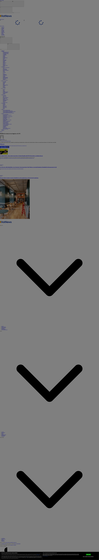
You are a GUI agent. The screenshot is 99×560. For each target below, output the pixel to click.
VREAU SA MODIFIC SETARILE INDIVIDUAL (88, 556)
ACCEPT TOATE (88, 554)
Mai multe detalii (38, 554)
